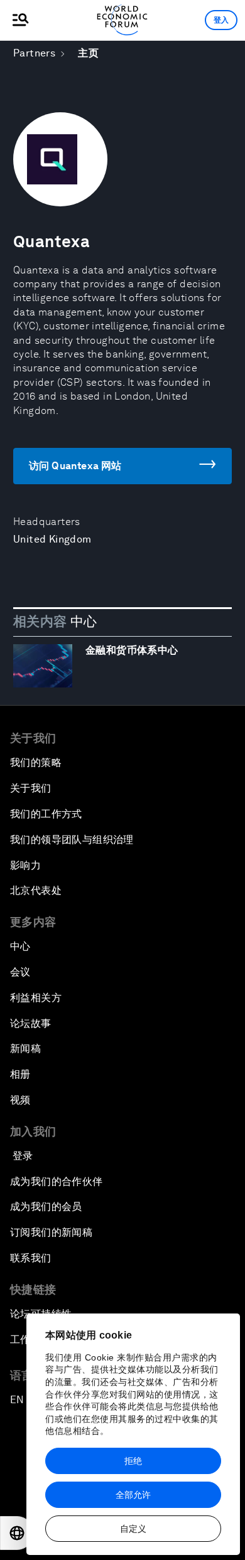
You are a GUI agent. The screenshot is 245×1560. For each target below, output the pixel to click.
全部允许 (133, 1495)
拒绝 (133, 1461)
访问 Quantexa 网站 (75, 466)
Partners (34, 53)
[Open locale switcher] (17, 1533)
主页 (88, 53)
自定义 (133, 1529)
